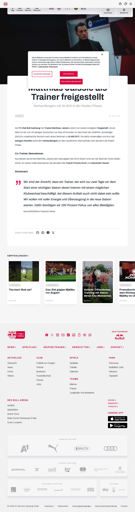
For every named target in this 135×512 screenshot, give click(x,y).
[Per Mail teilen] (37, 233)
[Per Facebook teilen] (48, 232)
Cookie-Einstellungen (42, 74)
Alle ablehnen (68, 74)
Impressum (53, 66)
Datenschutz (43, 66)
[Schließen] (102, 54)
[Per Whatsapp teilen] (42, 232)
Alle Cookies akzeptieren (71, 81)
